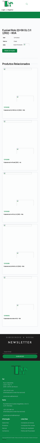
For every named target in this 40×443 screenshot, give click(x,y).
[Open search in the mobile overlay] (27, 4)
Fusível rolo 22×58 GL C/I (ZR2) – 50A (14, 266)
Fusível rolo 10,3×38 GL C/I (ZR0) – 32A (14, 110)
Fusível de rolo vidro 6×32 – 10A (12, 318)
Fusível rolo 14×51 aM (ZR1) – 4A (12, 162)
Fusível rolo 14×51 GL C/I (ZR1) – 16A (13, 214)
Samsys (4, 439)
